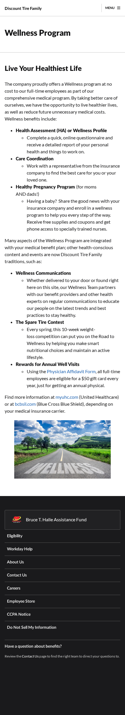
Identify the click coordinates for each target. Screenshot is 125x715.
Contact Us (30, 656)
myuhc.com (67, 397)
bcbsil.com (25, 404)
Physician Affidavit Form (71, 371)
